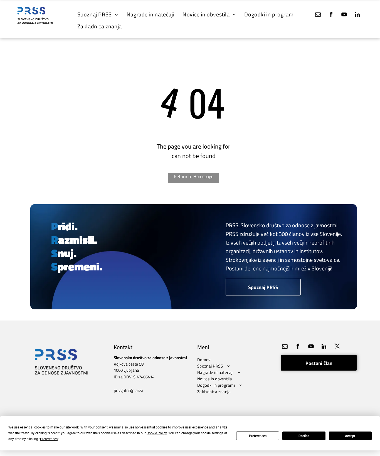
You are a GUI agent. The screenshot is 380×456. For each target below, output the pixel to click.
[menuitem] (97, 14)
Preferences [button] (49, 439)
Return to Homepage (193, 176)
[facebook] (331, 15)
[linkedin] (357, 15)
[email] (318, 15)
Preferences (258, 436)
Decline (303, 436)
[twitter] (337, 347)
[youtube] (344, 15)
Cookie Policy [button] (157, 433)
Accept (350, 436)
